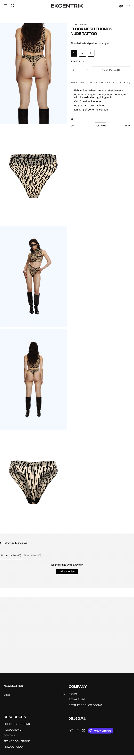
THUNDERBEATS (79, 24)
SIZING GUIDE (77, 699)
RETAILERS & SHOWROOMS (85, 705)
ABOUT (73, 693)
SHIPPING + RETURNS (17, 724)
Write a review (67, 571)
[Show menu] (5, 6)
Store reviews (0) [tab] (32, 555)
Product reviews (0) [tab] (11, 555)
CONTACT (9, 735)
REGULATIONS (12, 729)
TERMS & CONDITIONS (17, 741)
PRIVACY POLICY (14, 746)
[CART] (128, 6)
